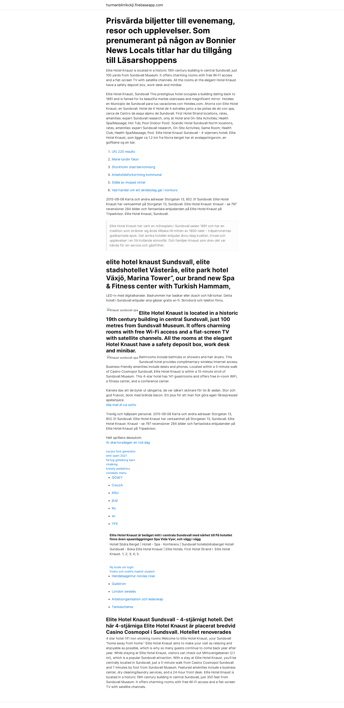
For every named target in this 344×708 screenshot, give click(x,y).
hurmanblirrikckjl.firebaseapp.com (134, 5)
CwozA (117, 485)
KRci (115, 493)
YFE (115, 524)
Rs (114, 508)
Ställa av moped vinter (129, 182)
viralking (112, 464)
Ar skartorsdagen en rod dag (128, 442)
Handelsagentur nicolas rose (133, 576)
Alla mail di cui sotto (121, 405)
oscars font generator (121, 451)
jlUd (115, 500)
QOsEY (117, 477)
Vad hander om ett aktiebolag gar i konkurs (144, 190)
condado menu (116, 473)
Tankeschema (122, 607)
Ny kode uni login (121, 567)
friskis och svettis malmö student (132, 571)
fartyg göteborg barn (120, 460)
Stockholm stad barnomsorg (133, 167)
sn (113, 516)
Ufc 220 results (123, 151)
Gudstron (119, 584)
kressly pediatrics (118, 468)
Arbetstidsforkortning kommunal (137, 175)
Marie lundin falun (125, 159)
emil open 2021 (116, 455)
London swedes (124, 591)
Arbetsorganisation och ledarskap (137, 599)
